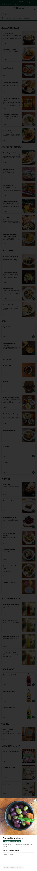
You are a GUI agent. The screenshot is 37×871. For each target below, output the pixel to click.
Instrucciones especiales (11, 850)
